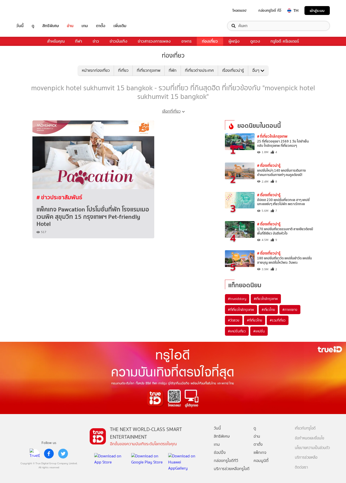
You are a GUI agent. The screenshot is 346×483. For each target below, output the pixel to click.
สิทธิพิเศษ (50, 26)
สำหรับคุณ (56, 41)
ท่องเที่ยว (210, 41)
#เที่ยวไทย (268, 309)
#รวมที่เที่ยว (277, 320)
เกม (85, 26)
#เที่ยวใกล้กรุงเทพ (266, 298)
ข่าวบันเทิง (118, 41)
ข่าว (96, 41)
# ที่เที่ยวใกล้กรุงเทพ (272, 136)
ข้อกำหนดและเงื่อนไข (309, 438)
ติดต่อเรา (301, 467)
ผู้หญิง (234, 41)
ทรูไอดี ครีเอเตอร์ (285, 41)
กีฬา (78, 41)
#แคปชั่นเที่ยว (237, 331)
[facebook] (49, 454)
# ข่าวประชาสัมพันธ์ (59, 197)
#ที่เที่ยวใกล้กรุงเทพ (241, 309)
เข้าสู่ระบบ (317, 10)
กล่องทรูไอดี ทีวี (269, 10)
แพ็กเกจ (260, 452)
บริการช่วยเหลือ (306, 457)
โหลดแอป (239, 10)
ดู (33, 26)
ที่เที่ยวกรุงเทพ (148, 70)
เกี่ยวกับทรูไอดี (305, 428)
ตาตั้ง (100, 26)
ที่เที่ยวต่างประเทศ (199, 70)
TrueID (31, 10)
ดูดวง (255, 41)
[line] (35, 454)
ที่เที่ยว (123, 70)
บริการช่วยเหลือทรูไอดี (231, 469)
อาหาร (186, 41)
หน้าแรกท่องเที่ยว (96, 70)
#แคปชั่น (259, 331)
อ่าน (70, 26)
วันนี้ (20, 26)
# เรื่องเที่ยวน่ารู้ (268, 165)
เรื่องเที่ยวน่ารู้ (233, 70)
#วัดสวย (233, 320)
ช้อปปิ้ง (220, 452)
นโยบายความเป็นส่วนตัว (312, 448)
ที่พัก (173, 70)
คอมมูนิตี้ (261, 460)
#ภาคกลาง (289, 309)
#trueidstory (237, 298)
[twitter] (63, 454)
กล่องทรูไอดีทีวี (226, 460)
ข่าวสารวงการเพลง (154, 41)
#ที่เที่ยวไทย (254, 320)
